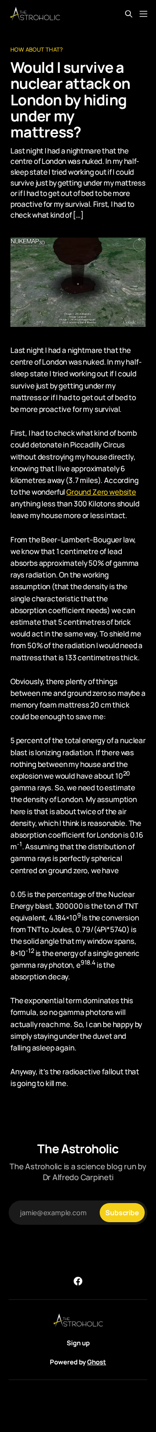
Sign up (78, 1342)
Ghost (96, 1362)
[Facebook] (78, 1281)
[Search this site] (129, 14)
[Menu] (143, 14)
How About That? (36, 49)
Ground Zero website (101, 492)
